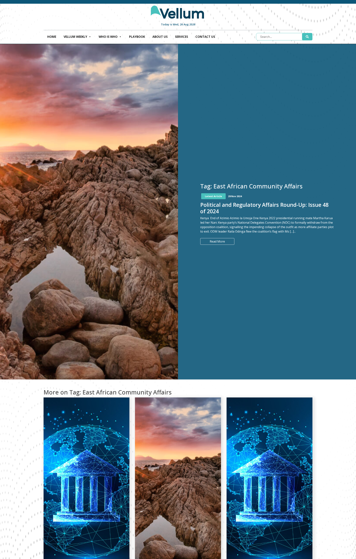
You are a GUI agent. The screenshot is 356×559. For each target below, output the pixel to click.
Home (51, 37)
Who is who (108, 37)
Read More (217, 241)
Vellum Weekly (75, 37)
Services (181, 37)
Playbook (137, 37)
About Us (160, 37)
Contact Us (205, 37)
